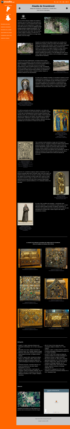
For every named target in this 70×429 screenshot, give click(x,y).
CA (57, 1)
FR (66, 1)
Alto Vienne (46, 10)
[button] (68, 2)
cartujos (65, 54)
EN (63, 1)
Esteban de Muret (27, 102)
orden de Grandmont (22, 63)
